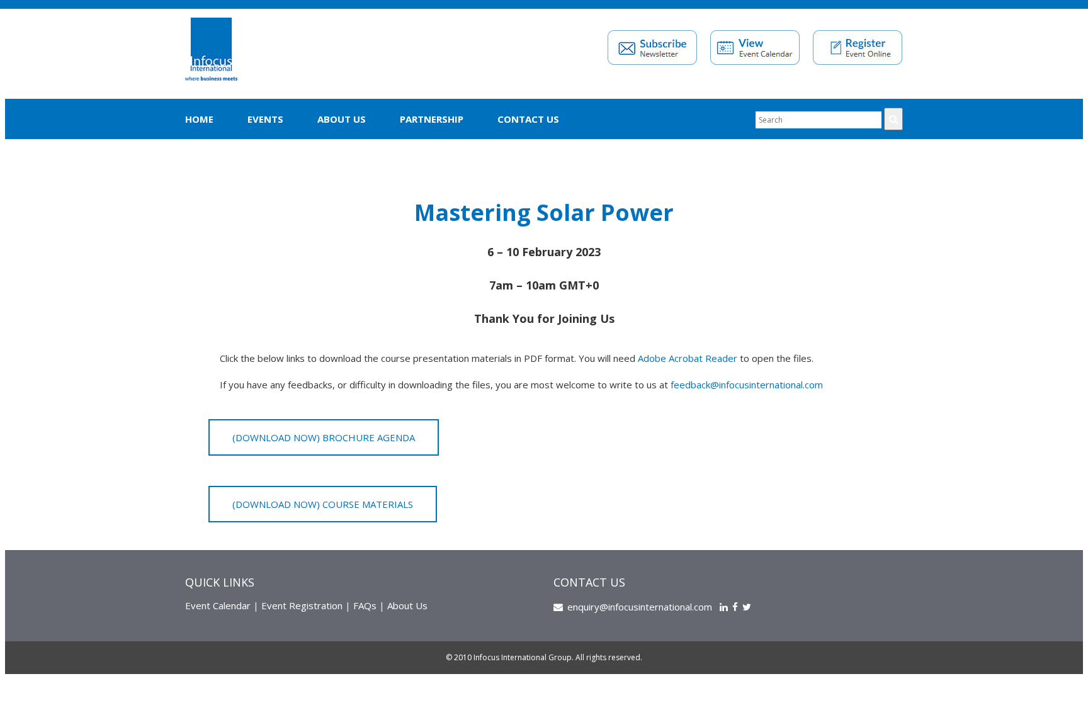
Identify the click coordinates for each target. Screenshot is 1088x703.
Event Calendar (218, 605)
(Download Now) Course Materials (322, 504)
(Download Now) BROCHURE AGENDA (323, 437)
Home (199, 119)
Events (265, 119)
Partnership (431, 119)
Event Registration (302, 605)
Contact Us (528, 119)
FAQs (365, 605)
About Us (341, 119)
